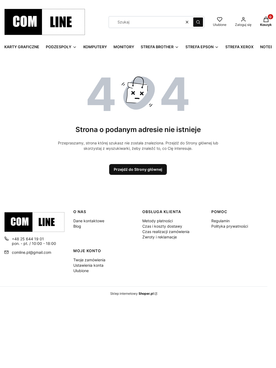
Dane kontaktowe (88, 220)
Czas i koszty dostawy (162, 226)
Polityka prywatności (229, 226)
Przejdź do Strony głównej (138, 169)
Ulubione (81, 270)
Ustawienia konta (88, 265)
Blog (77, 226)
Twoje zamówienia (89, 260)
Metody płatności (157, 220)
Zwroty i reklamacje (159, 237)
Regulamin (220, 220)
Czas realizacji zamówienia (165, 231)
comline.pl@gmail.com (31, 252)
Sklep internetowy (132, 293)
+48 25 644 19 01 (28, 239)
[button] (198, 22)
